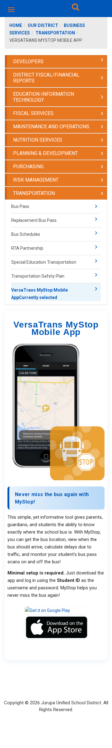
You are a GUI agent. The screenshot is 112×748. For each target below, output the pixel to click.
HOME (15, 25)
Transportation (55, 32)
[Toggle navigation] (12, 10)
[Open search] (75, 8)
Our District (43, 25)
